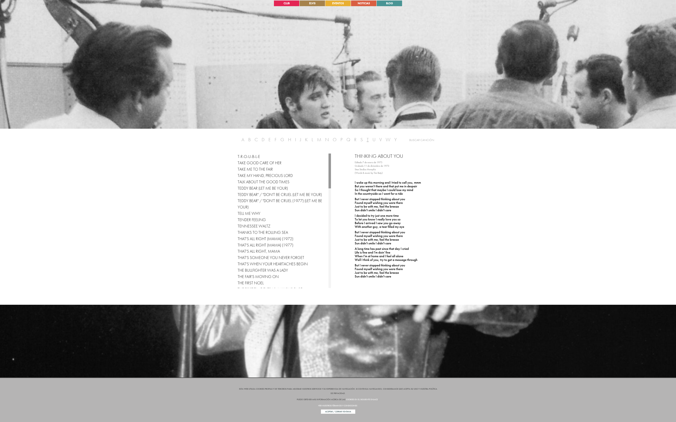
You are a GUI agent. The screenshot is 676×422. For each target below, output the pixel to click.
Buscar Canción (421, 140)
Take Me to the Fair (255, 169)
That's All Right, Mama (259, 251)
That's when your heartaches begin (273, 264)
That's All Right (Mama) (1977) (265, 245)
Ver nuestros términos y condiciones (337, 405)
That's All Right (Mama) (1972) (265, 238)
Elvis (312, 3)
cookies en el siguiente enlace (362, 399)
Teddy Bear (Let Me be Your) (263, 188)
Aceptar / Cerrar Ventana (338, 411)
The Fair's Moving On (258, 276)
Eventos (338, 3)
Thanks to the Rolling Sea (263, 232)
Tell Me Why (249, 213)
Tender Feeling (252, 219)
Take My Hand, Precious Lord (265, 175)
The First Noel (251, 283)
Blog (389, 3)
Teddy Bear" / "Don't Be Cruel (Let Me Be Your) (280, 194)
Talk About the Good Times (263, 182)
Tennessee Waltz (254, 226)
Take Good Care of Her (259, 162)
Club (287, 3)
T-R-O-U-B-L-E (249, 156)
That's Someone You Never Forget (271, 257)
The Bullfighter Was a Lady (263, 270)
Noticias (364, 3)
